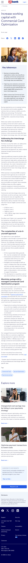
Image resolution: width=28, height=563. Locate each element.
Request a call (14, 486)
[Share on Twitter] (11, 38)
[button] (24, 2)
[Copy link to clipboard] (23, 38)
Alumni (17, 530)
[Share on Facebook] (7, 38)
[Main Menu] (2, 2)
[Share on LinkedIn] (15, 38)
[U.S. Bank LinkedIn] (18, 510)
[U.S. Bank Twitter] (7, 510)
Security (17, 517)
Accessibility (18, 526)
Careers (3, 526)
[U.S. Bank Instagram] (12, 510)
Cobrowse (4, 540)
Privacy (3, 535)
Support (3, 517)
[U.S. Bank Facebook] (2, 510)
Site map (17, 521)
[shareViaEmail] (19, 38)
